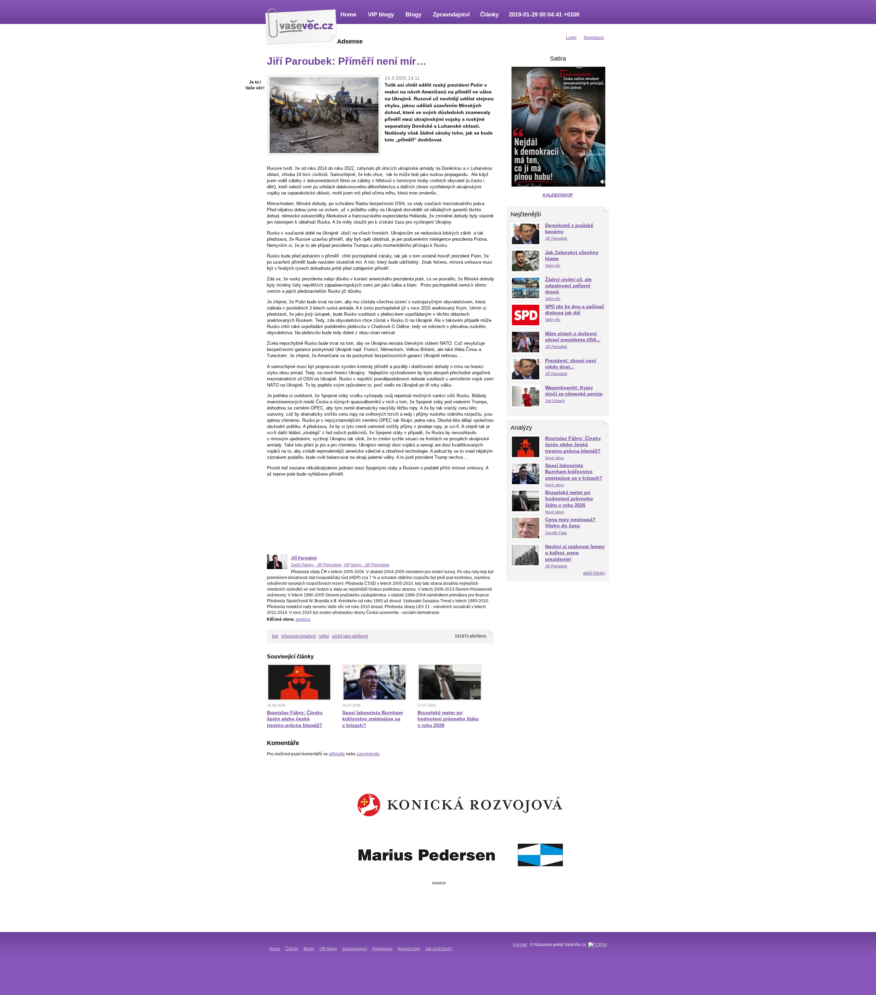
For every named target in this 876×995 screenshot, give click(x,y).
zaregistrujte (368, 754)
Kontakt (520, 944)
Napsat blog (409, 948)
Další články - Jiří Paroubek (316, 565)
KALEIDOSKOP (558, 195)
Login (571, 37)
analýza (303, 619)
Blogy (413, 14)
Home (348, 14)
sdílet (324, 636)
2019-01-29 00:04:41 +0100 (544, 14)
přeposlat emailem (298, 636)
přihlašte (337, 754)
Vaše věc (553, 265)
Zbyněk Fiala (556, 533)
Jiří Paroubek (304, 558)
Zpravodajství (451, 14)
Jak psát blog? (438, 948)
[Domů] (301, 25)
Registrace (382, 948)
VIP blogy (381, 14)
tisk (275, 636)
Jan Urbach (555, 401)
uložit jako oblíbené (350, 636)
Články (489, 14)
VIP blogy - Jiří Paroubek (366, 565)
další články (594, 573)
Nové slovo (554, 458)
